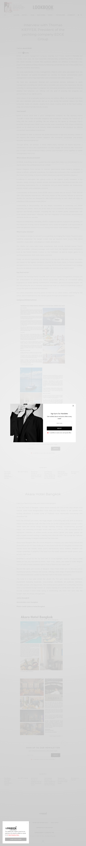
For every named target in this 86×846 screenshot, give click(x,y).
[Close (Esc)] (73, 406)
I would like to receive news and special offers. (60, 432)
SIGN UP (59, 428)
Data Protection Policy (13, 835)
